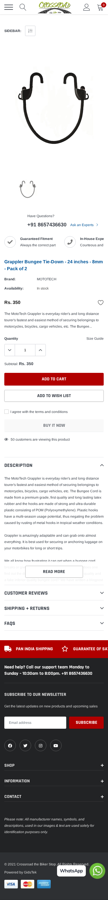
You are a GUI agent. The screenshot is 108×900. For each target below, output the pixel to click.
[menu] (8, 7)
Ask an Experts (82, 225)
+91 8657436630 (47, 225)
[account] (86, 7)
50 (13, 439)
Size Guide (95, 339)
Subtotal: (11, 364)
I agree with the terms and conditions (39, 412)
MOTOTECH (46, 279)
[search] (23, 7)
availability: (14, 288)
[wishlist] (101, 302)
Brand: (10, 279)
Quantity (11, 339)
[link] (10, 745)
